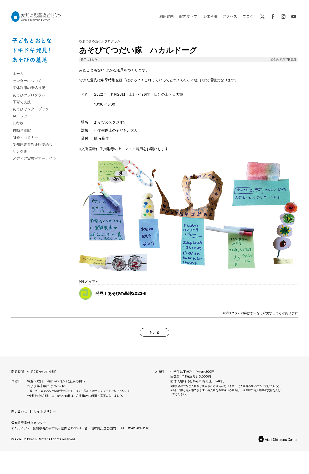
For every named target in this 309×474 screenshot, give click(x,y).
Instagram (283, 16)
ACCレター (22, 116)
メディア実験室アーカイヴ (34, 158)
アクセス (230, 16)
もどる (154, 332)
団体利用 (210, 16)
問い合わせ (19, 411)
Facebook (273, 16)
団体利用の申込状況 (29, 87)
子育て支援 (22, 102)
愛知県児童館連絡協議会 (32, 144)
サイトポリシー (45, 411)
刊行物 (18, 123)
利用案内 (166, 16)
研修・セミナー (25, 137)
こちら (274, 386)
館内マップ (188, 16)
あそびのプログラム (29, 95)
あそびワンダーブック (31, 109)
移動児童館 (22, 130)
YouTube (294, 16)
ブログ (247, 16)
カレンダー (102, 390)
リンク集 (20, 151)
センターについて (27, 80)
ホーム (18, 73)
